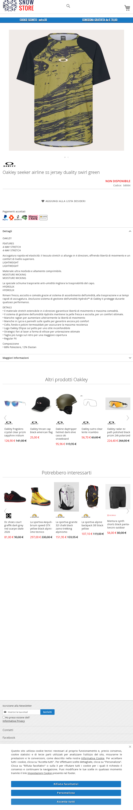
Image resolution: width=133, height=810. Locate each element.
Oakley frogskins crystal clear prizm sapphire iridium (15, 432)
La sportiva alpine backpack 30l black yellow (92, 525)
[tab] (66, 231)
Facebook (9, 737)
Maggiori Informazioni (16, 357)
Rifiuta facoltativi (66, 784)
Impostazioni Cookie (40, 773)
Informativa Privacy (14, 721)
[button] (64, 157)
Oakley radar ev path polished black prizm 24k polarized (118, 432)
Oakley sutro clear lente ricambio (92, 430)
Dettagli (7, 231)
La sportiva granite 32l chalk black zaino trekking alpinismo (66, 526)
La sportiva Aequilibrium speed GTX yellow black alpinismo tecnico (41, 526)
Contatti (8, 730)
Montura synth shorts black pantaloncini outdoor (118, 524)
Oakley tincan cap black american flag (41, 430)
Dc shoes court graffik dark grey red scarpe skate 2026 (14, 526)
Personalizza (66, 792)
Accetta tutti (66, 801)
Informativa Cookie (92, 758)
